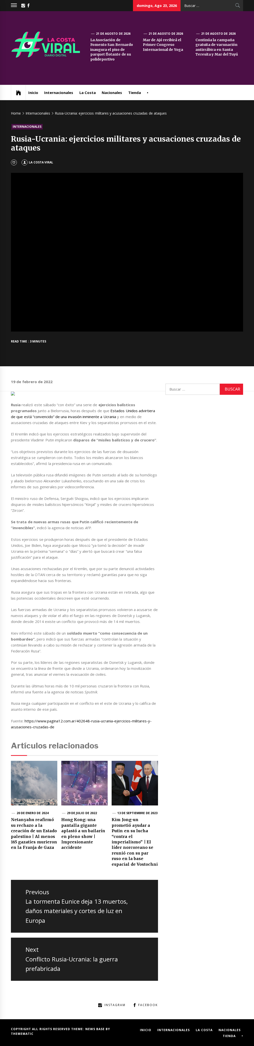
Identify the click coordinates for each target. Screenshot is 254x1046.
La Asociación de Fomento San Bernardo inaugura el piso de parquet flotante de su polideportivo (111, 50)
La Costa (87, 92)
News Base (95, 1029)
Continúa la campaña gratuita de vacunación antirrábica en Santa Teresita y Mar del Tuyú (216, 47)
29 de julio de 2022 (82, 813)
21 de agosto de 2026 (113, 33)
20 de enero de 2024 (33, 813)
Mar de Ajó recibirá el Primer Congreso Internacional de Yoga (163, 45)
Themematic (22, 1034)
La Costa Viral (41, 162)
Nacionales (112, 92)
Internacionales (58, 92)
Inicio (33, 92)
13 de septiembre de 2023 (137, 813)
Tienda (134, 92)
